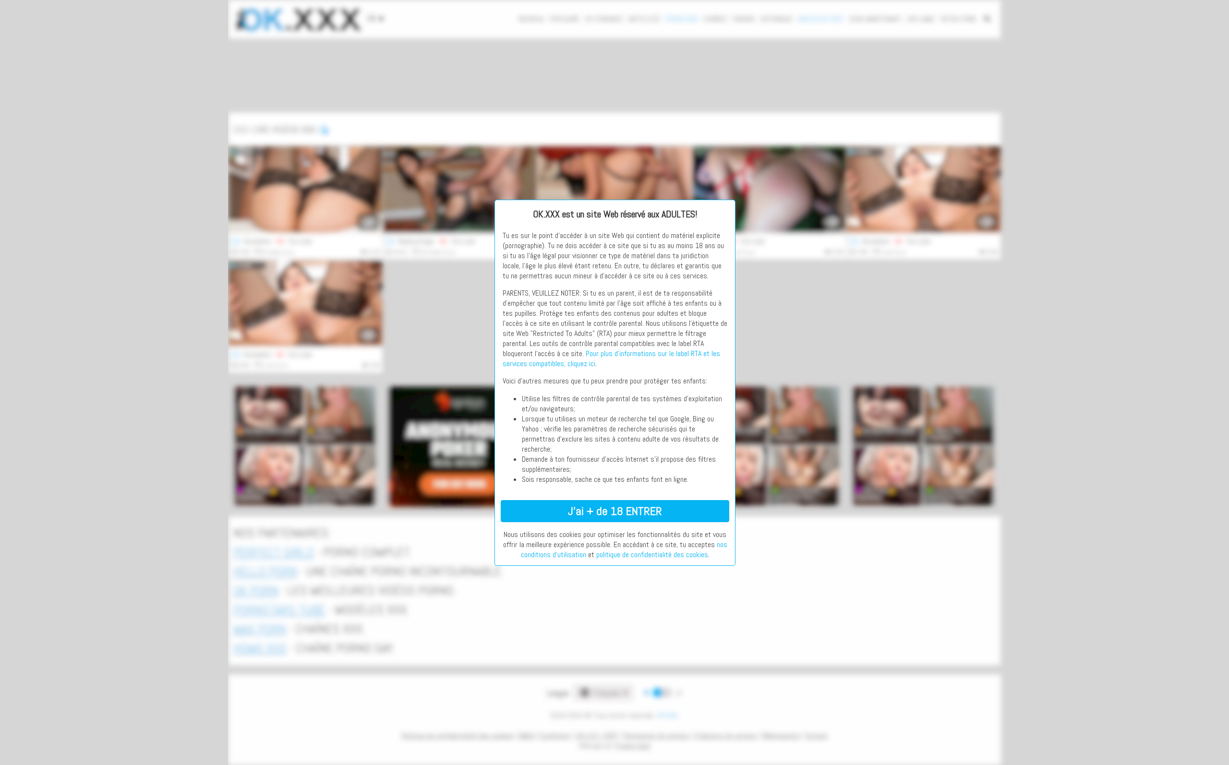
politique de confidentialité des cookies (652, 555)
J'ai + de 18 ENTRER (615, 510)
